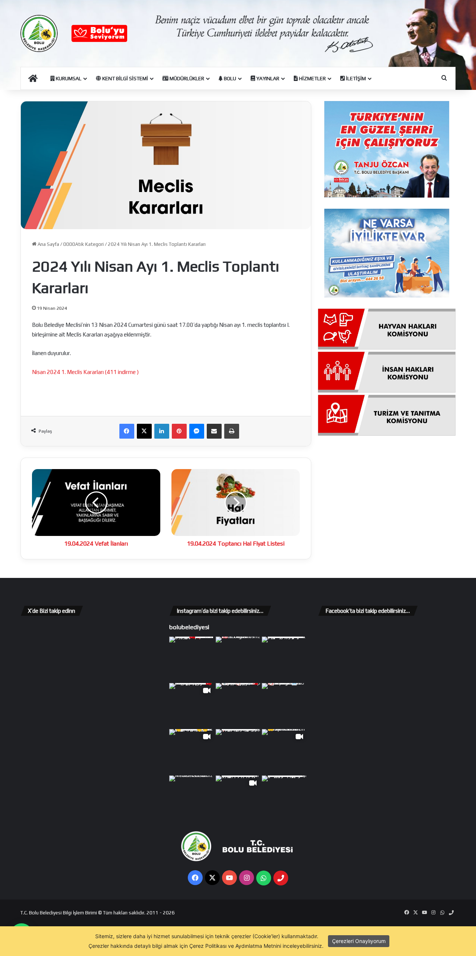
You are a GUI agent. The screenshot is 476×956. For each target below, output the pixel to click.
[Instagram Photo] (191, 659)
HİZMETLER (312, 78)
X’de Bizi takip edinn (51, 611)
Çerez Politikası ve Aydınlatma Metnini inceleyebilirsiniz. (256, 946)
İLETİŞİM (355, 78)
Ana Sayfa (47, 244)
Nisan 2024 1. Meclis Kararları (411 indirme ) (85, 372)
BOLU (229, 78)
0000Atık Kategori (83, 244)
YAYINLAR (267, 78)
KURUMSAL (68, 78)
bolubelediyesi (189, 627)
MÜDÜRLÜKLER (186, 78)
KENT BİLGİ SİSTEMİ (124, 78)
